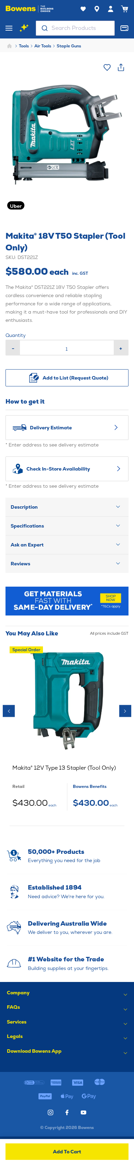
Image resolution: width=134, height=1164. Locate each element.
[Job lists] (83, 9)
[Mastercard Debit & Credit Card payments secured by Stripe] (99, 1082)
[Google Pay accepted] (89, 1096)
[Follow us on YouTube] (83, 1112)
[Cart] (124, 9)
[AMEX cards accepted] (56, 1082)
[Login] (111, 9)
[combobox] (75, 28)
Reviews (20, 564)
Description (24, 507)
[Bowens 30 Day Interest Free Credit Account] (34, 1082)
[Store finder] (97, 9)
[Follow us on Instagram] (50, 1112)
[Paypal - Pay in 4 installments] (45, 1096)
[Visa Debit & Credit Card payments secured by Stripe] (78, 1082)
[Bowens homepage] (29, 9)
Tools (24, 46)
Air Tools (42, 46)
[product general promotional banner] (67, 601)
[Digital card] (124, 28)
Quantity (15, 335)
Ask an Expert (27, 545)
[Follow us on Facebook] (67, 1112)
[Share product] (121, 67)
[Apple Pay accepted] (67, 1096)
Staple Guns (69, 46)
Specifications (27, 526)
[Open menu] (8, 28)
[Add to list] (107, 67)
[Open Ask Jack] (24, 28)
